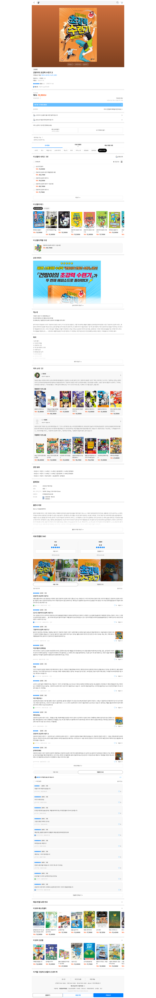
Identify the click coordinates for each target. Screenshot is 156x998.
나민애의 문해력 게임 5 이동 (103, 450)
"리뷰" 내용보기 (78, 670)
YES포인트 (36, 98)
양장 (44, 489)
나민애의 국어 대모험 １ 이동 (65, 450)
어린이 (41, 471)
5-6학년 (47, 473)
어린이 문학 (48, 476)
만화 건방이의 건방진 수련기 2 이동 (116, 403)
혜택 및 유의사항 (55, 555)
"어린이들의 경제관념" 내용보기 (78, 652)
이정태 (41, 78)
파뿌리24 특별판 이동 (116, 449)
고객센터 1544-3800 (60, 983)
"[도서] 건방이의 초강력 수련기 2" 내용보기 (78, 616)
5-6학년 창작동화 (68, 473)
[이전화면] (34, 2)
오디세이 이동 (102, 923)
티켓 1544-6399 (71, 983)
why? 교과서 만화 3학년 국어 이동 (52, 449)
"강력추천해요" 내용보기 (78, 754)
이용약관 (56, 988)
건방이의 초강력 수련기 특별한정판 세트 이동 (80, 174)
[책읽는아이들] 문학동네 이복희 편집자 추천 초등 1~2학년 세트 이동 (52, 405)
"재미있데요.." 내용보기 (78, 719)
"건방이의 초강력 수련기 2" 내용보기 (78, 737)
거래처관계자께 (90, 988)
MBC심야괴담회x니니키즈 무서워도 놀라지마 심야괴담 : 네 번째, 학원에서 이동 (90, 449)
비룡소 (35, 80)
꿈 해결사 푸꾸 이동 (51, 955)
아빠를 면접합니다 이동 (38, 955)
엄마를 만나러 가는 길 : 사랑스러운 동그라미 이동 (38, 923)
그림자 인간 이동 (76, 955)
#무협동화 (46, 208)
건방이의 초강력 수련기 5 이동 (80, 179)
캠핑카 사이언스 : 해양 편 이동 (102, 955)
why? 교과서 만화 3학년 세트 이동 (40, 451)
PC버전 (78, 988)
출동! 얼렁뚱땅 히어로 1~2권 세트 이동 (64, 957)
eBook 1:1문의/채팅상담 (93, 983)
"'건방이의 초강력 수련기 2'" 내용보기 (78, 633)
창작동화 (62, 476)
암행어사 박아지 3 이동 (90, 403)
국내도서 (36, 471)
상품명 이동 (38, 223)
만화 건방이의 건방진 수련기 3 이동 (78, 403)
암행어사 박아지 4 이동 (40, 403)
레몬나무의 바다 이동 (89, 923)
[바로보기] (44, 570)
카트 (122, 3)
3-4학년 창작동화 (68, 471)
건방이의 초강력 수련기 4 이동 (80, 191)
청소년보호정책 (71, 988)
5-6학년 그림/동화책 (56, 473)
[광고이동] (117, 2)
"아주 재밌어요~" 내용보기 (78, 701)
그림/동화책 (55, 476)
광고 (101, 988)
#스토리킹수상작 (38, 208)
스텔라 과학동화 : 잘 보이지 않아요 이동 (114, 955)
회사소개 (83, 988)
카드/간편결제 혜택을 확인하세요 (112, 109)
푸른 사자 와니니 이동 (114, 923)
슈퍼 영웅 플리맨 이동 (89, 955)
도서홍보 (97, 988)
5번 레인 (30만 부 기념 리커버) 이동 (51, 923)
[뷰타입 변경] (122, 162)
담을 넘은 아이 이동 (76, 923)
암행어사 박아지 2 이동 (103, 403)
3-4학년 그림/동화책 (56, 471)
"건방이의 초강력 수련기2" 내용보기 (78, 599)
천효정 (35, 78)
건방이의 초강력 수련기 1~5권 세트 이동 (80, 185)
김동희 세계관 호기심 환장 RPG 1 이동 (78, 449)
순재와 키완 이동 (64, 923)
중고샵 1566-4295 (81, 983)
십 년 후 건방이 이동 (80, 168)
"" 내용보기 (78, 686)
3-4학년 (47, 471)
